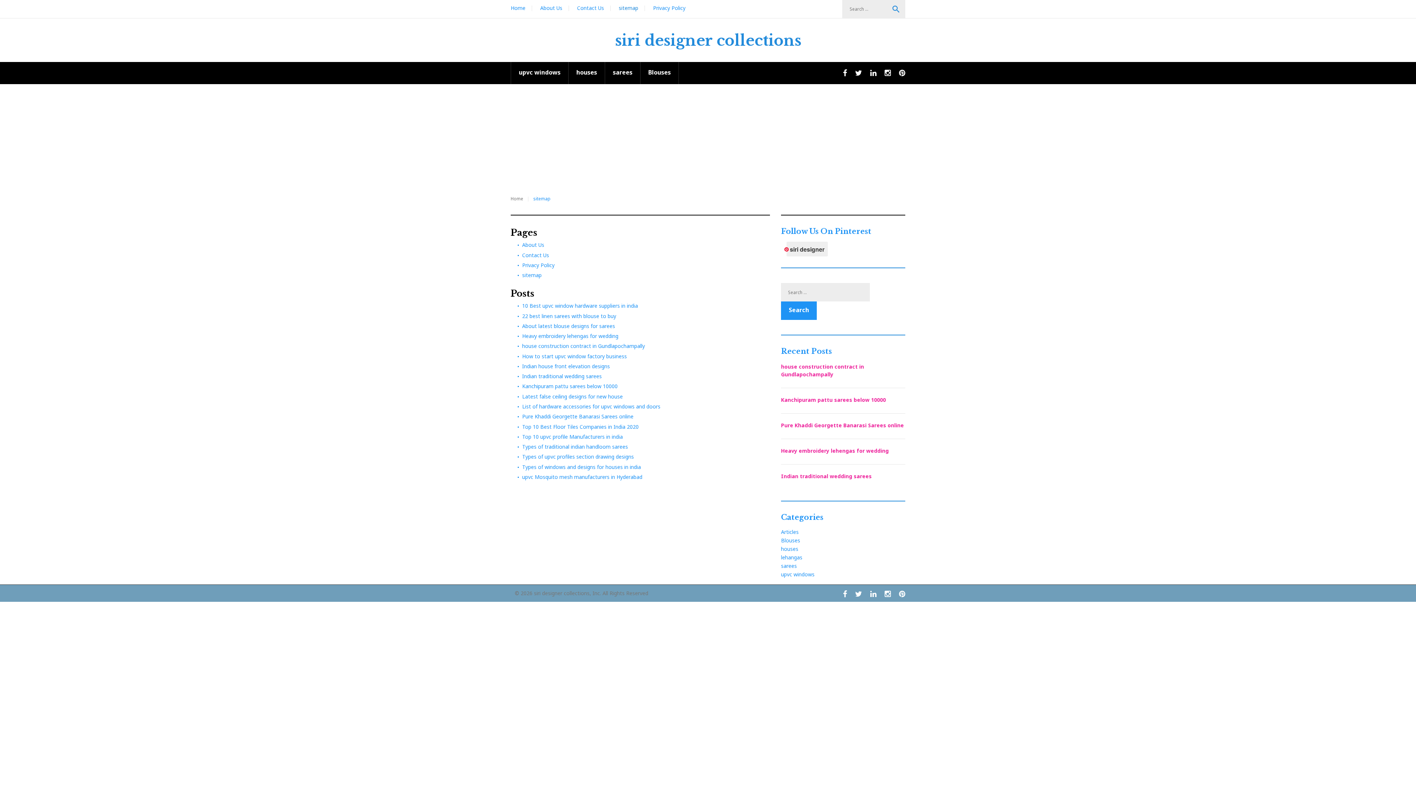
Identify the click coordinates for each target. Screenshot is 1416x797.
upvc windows (539, 72)
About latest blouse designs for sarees (568, 326)
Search (896, 9)
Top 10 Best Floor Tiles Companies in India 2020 (580, 426)
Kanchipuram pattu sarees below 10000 (570, 386)
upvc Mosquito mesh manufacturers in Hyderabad (582, 476)
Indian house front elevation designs (566, 366)
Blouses (659, 72)
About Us (551, 7)
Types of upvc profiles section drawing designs (578, 456)
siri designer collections (708, 40)
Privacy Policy (669, 7)
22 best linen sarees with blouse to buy (569, 316)
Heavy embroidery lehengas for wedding (570, 335)
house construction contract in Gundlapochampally (583, 345)
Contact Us (590, 7)
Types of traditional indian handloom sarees (575, 446)
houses (586, 72)
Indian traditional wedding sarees (562, 376)
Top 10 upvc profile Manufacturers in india (572, 436)
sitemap (628, 7)
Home (518, 7)
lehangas (791, 557)
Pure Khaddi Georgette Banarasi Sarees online (578, 416)
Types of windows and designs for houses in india (581, 466)
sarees (622, 72)
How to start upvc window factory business (574, 356)
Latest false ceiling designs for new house (572, 396)
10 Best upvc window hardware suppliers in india (580, 305)
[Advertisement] (708, 139)
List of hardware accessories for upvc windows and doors (591, 406)
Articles (790, 531)
